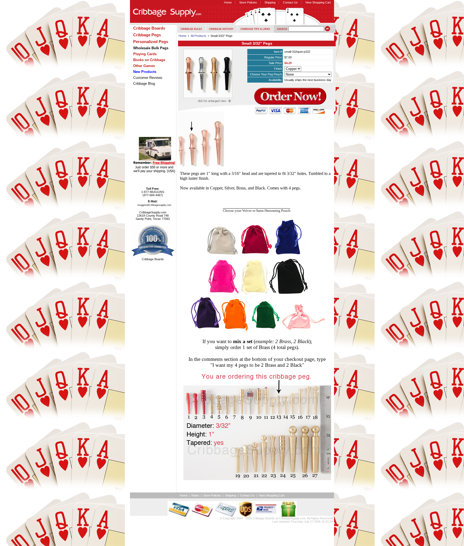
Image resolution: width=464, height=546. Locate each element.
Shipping (270, 2)
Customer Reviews (147, 78)
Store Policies (248, 2)
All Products (198, 35)
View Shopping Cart (318, 2)
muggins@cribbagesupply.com (154, 205)
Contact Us (290, 2)
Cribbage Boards (264, 518)
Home (228, 2)
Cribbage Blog (144, 84)
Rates (195, 495)
